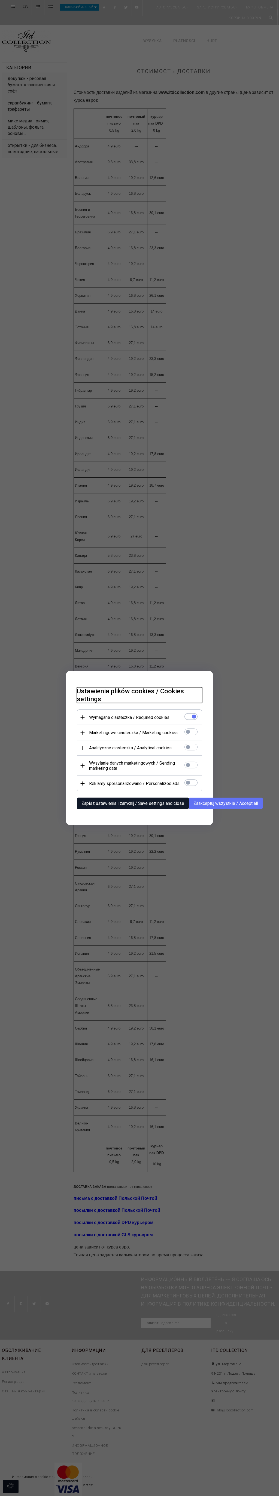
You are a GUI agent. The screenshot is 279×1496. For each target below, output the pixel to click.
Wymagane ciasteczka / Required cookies (129, 717)
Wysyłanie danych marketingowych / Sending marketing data (132, 766)
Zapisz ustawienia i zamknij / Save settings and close (132, 803)
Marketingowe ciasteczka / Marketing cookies (133, 732)
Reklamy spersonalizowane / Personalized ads (134, 783)
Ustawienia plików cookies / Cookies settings (130, 695)
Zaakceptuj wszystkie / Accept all (225, 803)
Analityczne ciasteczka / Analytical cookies (130, 747)
